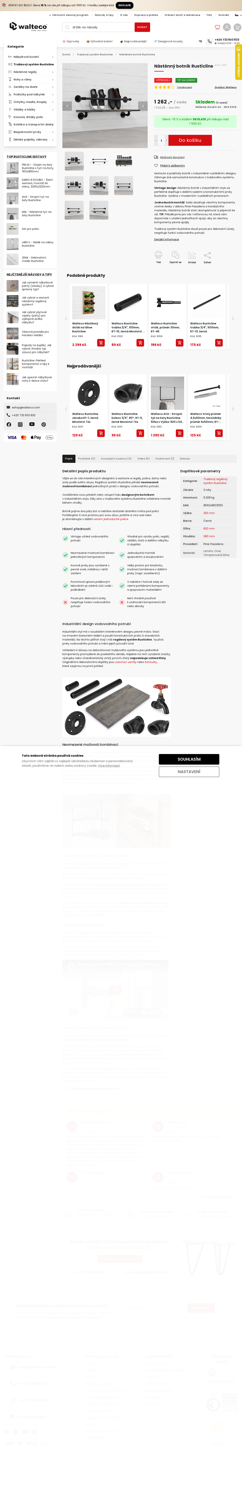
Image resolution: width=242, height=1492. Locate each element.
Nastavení (189, 771)
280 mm (209, 536)
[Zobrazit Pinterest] (44, 424)
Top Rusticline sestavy (27, 156)
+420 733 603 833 (23, 415)
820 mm (209, 528)
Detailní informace (166, 239)
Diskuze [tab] (185, 458)
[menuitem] (72, 41)
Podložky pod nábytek (29, 94)
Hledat (142, 27)
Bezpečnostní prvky (27, 132)
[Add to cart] (101, 343)
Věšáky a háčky (24, 109)
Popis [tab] (69, 458)
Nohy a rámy (22, 79)
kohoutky (151, 662)
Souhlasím (189, 759)
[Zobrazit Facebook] (9, 424)
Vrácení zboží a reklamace (182, 15)
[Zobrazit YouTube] (32, 424)
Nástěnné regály (25, 72)
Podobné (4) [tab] (86, 458)
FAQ (209, 15)
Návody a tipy (104, 15)
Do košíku (166, 140)
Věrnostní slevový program (70, 15)
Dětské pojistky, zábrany (30, 139)
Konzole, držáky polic (28, 117)
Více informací (109, 765)
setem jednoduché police (111, 519)
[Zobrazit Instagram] (21, 424)
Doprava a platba (146, 15)
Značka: (226, 87)
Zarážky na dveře (26, 87)
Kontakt (224, 15)
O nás (124, 15)
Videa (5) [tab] (143, 458)
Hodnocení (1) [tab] (165, 458)
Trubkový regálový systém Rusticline (215, 481)
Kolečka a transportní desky (34, 124)
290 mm (209, 513)
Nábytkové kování (26, 57)
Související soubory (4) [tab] (116, 458)
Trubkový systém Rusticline (34, 64)
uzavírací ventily (126, 662)
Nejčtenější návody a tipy (29, 274)
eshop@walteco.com (26, 407)
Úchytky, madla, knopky (30, 102)
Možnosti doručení (172, 157)
